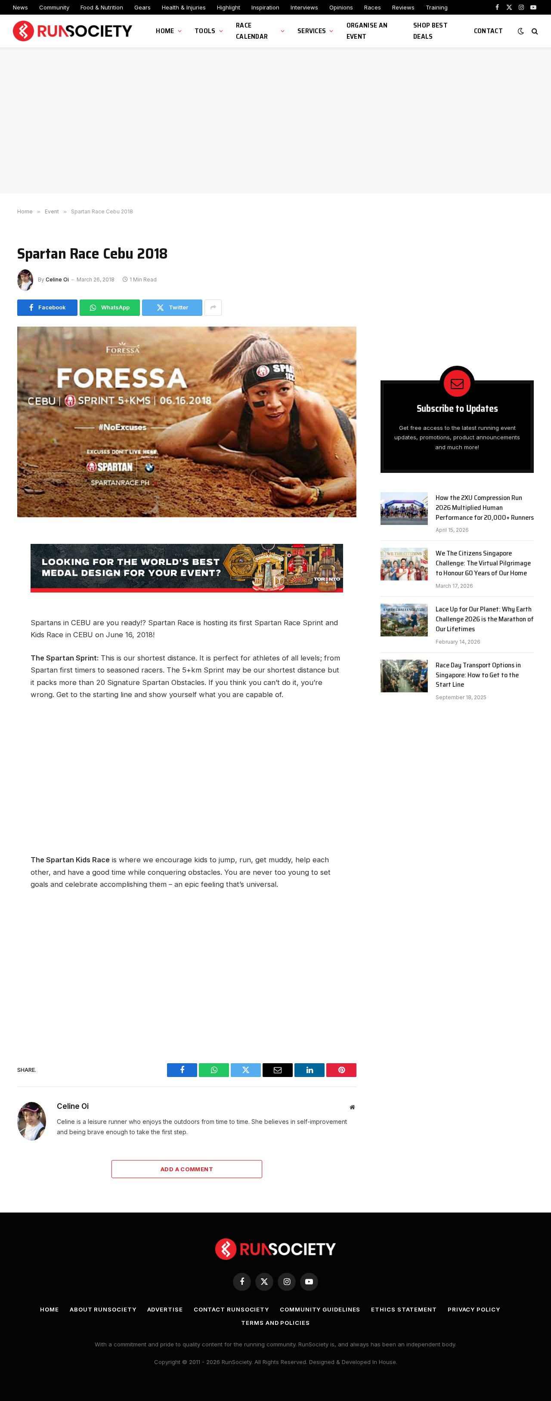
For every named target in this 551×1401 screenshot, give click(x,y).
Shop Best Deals (430, 31)
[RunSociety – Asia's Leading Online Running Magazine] (73, 31)
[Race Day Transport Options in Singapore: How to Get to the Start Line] (404, 676)
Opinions (341, 7)
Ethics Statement (404, 1309)
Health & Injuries (184, 7)
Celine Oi (57, 279)
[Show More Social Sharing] (213, 307)
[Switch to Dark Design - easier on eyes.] (521, 31)
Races (372, 7)
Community (54, 7)
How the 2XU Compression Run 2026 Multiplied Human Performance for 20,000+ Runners (485, 508)
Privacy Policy (474, 1309)
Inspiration (265, 7)
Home (165, 30)
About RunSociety (103, 1309)
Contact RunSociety (231, 1309)
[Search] (534, 31)
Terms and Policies (275, 1322)
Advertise (165, 1309)
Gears (142, 7)
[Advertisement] (275, 120)
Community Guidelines (320, 1309)
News (20, 7)
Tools (205, 30)
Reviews (403, 7)
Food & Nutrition (101, 7)
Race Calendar (252, 31)
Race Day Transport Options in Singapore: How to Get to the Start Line (478, 675)
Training (437, 7)
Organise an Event (367, 31)
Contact (488, 30)
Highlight (228, 7)
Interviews (304, 7)
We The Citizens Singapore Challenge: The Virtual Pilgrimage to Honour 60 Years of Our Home (483, 563)
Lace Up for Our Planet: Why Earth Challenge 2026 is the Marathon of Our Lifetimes (485, 619)
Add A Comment (187, 1169)
